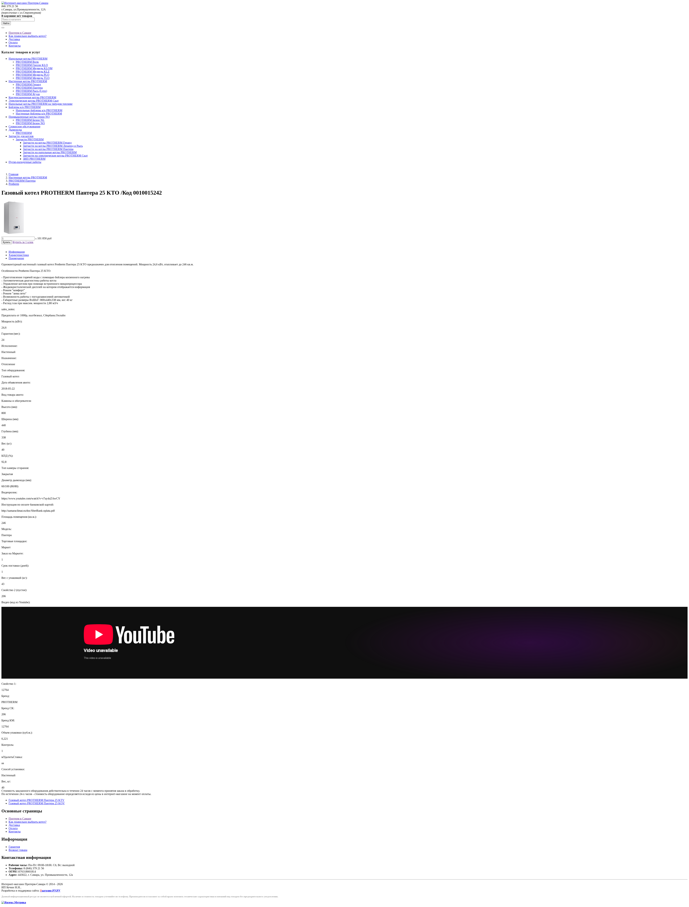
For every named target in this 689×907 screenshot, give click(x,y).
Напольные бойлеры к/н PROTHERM (39, 110)
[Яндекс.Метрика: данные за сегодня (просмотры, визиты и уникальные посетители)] (13, 902)
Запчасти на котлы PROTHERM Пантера (48, 149)
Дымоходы (15, 129)
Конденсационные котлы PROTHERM (32, 97)
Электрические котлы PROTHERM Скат (34, 100)
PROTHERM (24, 132)
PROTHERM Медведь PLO (32, 74)
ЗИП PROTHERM (34, 158)
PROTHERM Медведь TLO (33, 78)
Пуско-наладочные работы (25, 162)
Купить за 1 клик (23, 242)
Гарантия (14, 846)
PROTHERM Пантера (29, 87)
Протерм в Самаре (20, 32)
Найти (6, 23)
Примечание (16, 258)
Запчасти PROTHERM (30, 139)
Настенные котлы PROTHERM (28, 81)
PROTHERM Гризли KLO (32, 65)
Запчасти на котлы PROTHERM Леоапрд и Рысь (53, 145)
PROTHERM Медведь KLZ (33, 71)
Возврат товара (18, 850)
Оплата (13, 42)
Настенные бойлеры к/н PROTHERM (39, 113)
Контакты (15, 45)
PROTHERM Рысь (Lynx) (31, 90)
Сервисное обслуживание (24, 126)
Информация (17, 251)
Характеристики (19, 255)
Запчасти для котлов (21, 136)
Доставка (14, 39)
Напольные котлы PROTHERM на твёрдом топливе (40, 103)
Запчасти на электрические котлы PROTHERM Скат (55, 155)
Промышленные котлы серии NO (29, 116)
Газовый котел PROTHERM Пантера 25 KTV (36, 800)
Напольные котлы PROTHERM (28, 58)
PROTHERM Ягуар (28, 94)
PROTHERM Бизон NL (30, 120)
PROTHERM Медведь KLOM (34, 68)
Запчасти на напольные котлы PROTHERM (50, 152)
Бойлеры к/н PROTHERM (25, 107)
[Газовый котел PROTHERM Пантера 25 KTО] (14, 234)
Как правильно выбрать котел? (27, 36)
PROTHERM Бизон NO (30, 123)
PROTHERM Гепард (28, 84)
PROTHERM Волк (27, 61)
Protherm (14, 183)
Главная (13, 174)
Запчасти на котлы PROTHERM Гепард (47, 142)
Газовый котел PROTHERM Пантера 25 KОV (37, 803)
